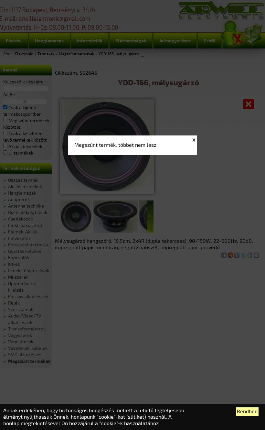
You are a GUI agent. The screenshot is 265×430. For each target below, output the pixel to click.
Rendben (247, 411)
